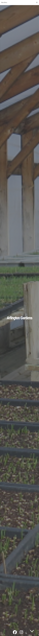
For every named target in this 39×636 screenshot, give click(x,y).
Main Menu (4, 2)
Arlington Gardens (19, 318)
